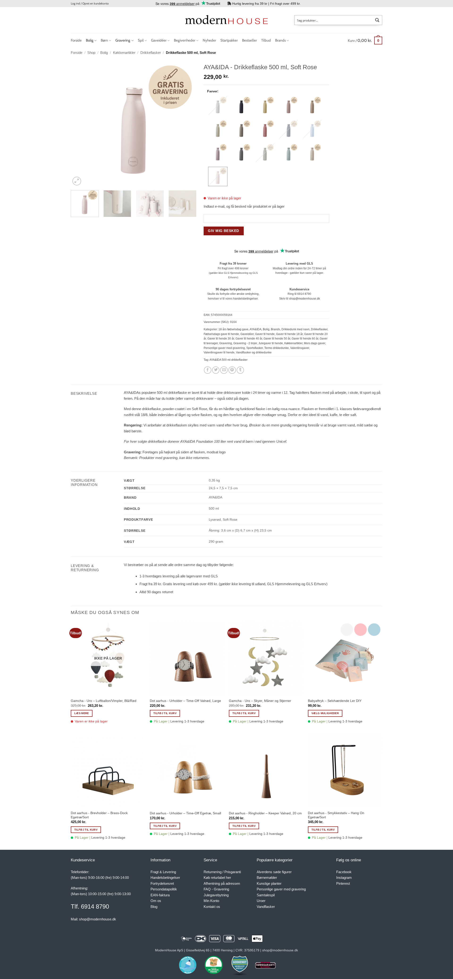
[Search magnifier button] (377, 20)
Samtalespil (266, 895)
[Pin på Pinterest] (232, 370)
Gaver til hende (265, 334)
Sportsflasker (254, 348)
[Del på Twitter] (216, 370)
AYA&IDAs (132, 393)
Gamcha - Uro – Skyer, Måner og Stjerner (260, 701)
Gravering (122, 40)
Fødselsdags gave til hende (221, 334)
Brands (280, 40)
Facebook (344, 872)
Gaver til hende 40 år (248, 338)
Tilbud (266, 40)
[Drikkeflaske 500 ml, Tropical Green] (265, 152)
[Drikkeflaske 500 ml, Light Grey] (217, 105)
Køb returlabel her (217, 878)
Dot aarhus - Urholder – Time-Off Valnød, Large (185, 701)
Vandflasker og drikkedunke (254, 352)
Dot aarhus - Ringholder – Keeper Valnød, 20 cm (265, 813)
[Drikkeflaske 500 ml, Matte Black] (241, 105)
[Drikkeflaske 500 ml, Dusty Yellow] (265, 105)
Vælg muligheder (325, 713)
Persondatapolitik (164, 889)
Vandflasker (266, 907)
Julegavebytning (216, 895)
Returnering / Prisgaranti (222, 872)
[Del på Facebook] (207, 370)
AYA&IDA (255, 329)
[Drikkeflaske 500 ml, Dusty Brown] (312, 105)
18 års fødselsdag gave (233, 329)
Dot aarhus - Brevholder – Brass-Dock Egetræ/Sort (99, 815)
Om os (156, 901)
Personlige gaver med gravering (224, 348)
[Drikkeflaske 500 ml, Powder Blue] (312, 129)
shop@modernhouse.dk (304, 298)
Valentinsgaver (299, 348)
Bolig (89, 40)
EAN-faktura (160, 895)
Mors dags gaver (314, 343)
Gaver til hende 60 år (305, 338)
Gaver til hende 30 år (220, 338)
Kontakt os (212, 907)
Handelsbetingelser (165, 878)
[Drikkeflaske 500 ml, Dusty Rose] (288, 105)
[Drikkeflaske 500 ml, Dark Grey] (241, 152)
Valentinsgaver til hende (219, 352)
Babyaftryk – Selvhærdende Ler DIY (334, 701)
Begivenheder (184, 40)
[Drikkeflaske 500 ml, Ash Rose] (265, 129)
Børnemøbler (267, 878)
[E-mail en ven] (224, 370)
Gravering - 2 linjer (245, 343)
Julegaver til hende (270, 343)
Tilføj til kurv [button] (164, 713)
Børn (104, 40)
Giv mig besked (223, 231)
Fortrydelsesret (162, 883)
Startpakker (229, 40)
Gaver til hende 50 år (277, 338)
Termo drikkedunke (276, 348)
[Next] (188, 124)
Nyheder (209, 40)
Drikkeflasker (150, 53)
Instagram (344, 878)
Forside (76, 40)
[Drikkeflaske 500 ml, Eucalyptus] (217, 129)
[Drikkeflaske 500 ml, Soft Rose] (217, 176)
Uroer (261, 901)
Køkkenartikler (124, 53)
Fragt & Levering (163, 872)
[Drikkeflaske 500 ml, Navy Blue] (288, 129)
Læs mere (81, 713)
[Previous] (79, 124)
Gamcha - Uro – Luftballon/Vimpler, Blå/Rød (103, 701)
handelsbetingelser (245, 298)
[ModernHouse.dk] (226, 19)
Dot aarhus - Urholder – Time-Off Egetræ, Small (185, 813)
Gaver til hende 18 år (289, 334)
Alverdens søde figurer (274, 872)
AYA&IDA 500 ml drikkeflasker (228, 359)
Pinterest (343, 883)
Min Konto (211, 901)
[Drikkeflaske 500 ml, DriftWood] (241, 129)
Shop (91, 53)
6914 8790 (304, 294)
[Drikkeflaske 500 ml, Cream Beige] (312, 152)
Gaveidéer (159, 40)
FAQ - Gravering (216, 889)
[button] (90, 3)
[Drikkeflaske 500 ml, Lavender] (217, 152)
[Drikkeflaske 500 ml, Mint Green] (288, 152)
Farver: (212, 91)
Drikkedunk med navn (295, 329)
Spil (141, 40)
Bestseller (249, 40)
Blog (154, 907)
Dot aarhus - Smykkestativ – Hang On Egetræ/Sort (336, 815)
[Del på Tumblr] (240, 370)
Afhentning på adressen (222, 883)
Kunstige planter (269, 883)
